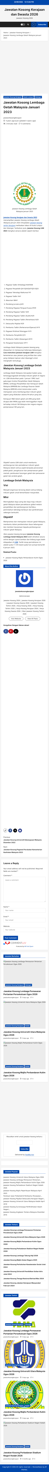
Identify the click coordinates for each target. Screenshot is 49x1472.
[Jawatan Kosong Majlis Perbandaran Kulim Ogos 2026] (24, 1055)
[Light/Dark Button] (23, 24)
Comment (7, 875)
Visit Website (16, 619)
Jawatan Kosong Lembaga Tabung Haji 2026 (20, 1256)
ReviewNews (37, 1467)
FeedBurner (29, 1155)
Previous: (22, 840)
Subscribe (42, 24)
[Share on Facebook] (5, 631)
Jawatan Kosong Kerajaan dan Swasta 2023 (20, 217)
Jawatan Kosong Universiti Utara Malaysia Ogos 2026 (24, 1237)
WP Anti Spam (28, 946)
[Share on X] (15, 631)
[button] (5, 830)
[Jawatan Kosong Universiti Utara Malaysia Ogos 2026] (24, 1015)
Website (6, 926)
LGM (16, 542)
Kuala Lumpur (28, 97)
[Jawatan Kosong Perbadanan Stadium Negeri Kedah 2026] (24, 1435)
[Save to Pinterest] (10, 631)
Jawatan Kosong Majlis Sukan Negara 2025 (20, 1260)
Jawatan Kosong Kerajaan (13, 97)
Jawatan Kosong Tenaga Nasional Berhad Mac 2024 (23, 1278)
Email (6, 916)
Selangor (38, 97)
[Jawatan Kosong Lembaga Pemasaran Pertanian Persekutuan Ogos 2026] (24, 974)
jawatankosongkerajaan (12, 118)
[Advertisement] (24, 68)
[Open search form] (28, 24)
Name (6, 907)
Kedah (27, 1026)
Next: (22, 849)
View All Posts (32, 619)
